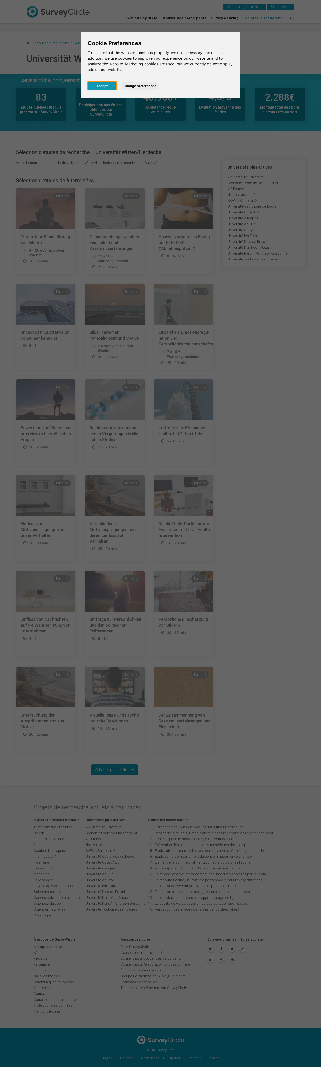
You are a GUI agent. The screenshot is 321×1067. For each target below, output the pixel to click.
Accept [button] (102, 86)
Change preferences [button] (139, 86)
